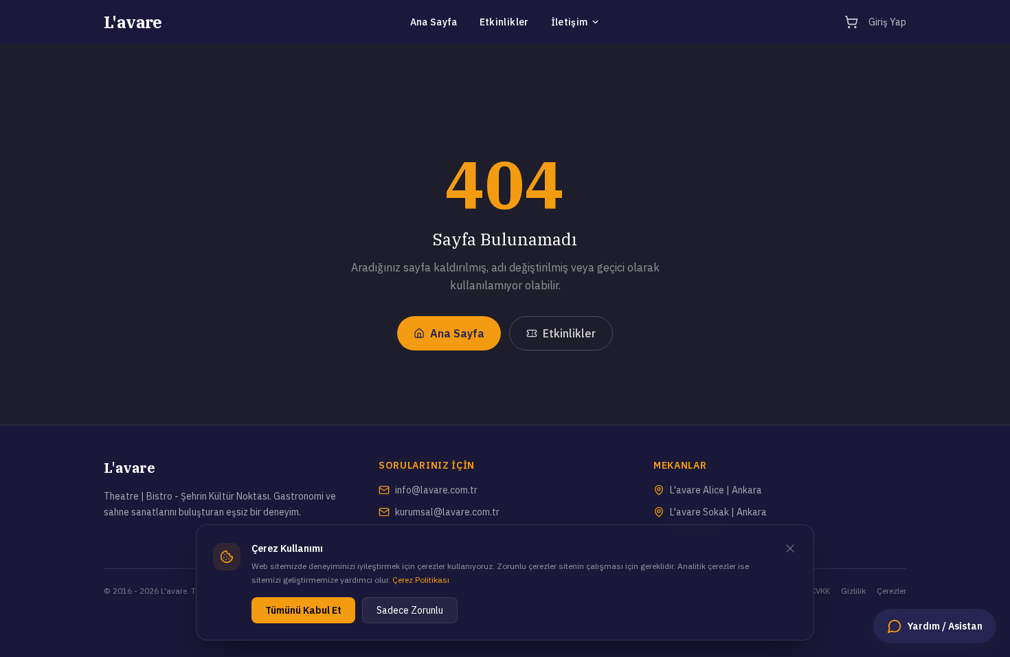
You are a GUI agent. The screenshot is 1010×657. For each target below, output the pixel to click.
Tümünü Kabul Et (303, 610)
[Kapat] (790, 548)
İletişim (569, 22)
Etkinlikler (504, 22)
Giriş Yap (887, 22)
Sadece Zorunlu (410, 610)
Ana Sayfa (434, 22)
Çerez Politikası (420, 580)
